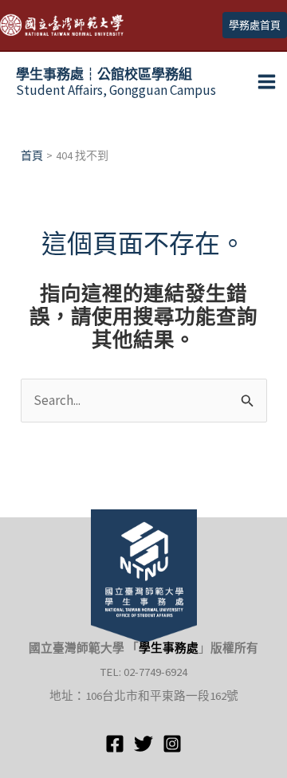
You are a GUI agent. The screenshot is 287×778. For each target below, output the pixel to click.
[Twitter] (143, 743)
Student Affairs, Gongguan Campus (116, 82)
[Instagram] (172, 743)
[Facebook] (114, 743)
